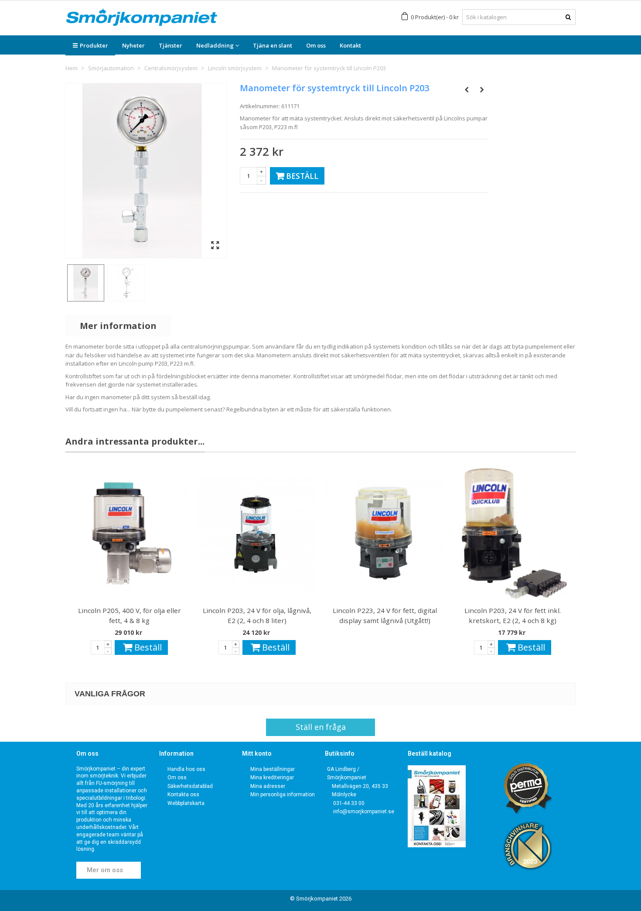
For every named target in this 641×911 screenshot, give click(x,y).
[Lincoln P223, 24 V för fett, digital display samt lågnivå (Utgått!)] (384, 534)
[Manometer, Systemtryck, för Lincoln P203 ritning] (126, 282)
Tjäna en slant (272, 45)
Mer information (118, 326)
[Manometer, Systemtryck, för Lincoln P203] (85, 282)
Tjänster (170, 45)
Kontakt (350, 45)
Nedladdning (215, 45)
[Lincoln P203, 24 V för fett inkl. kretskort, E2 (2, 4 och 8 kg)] (512, 534)
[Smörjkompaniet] (141, 17)
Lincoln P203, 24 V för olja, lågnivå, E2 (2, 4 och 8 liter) (257, 615)
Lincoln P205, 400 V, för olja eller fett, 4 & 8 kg (129, 615)
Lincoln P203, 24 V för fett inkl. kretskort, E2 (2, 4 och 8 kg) (512, 615)
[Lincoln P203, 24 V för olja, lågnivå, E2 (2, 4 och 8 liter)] (257, 534)
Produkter (94, 45)
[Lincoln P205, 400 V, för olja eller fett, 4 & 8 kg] (129, 534)
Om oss (316, 45)
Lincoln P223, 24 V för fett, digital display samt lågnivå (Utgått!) (385, 615)
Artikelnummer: (260, 106)
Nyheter (133, 45)
